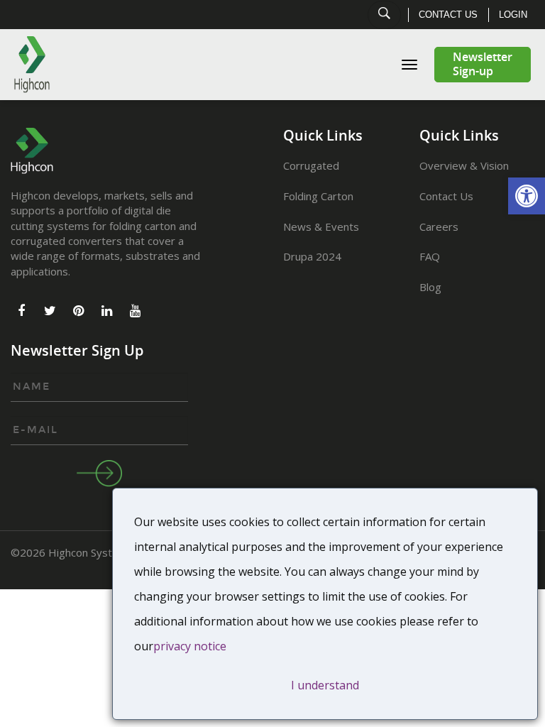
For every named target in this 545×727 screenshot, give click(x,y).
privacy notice (189, 646)
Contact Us (448, 14)
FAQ (429, 256)
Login (513, 14)
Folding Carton (318, 196)
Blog (430, 287)
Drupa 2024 (312, 256)
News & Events (321, 226)
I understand (325, 685)
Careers (438, 226)
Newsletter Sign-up (482, 64)
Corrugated (311, 165)
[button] (526, 195)
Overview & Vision (464, 165)
